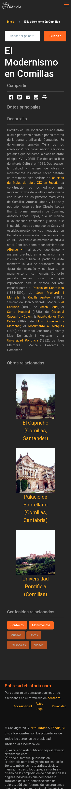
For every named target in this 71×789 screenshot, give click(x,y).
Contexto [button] (17, 625)
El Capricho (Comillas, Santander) (36, 430)
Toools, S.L (58, 728)
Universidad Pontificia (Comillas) (35, 586)
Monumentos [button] (41, 625)
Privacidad (59, 706)
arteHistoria (39, 728)
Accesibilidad (22, 706)
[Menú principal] (66, 4)
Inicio (10, 21)
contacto (54, 698)
